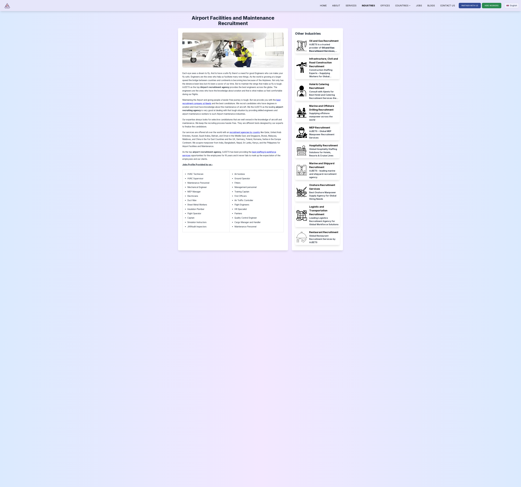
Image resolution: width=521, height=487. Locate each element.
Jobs (419, 5)
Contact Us (447, 5)
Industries (368, 5)
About (336, 5)
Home (323, 5)
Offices (385, 5)
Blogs (431, 5)
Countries (401, 5)
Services (351, 5)
